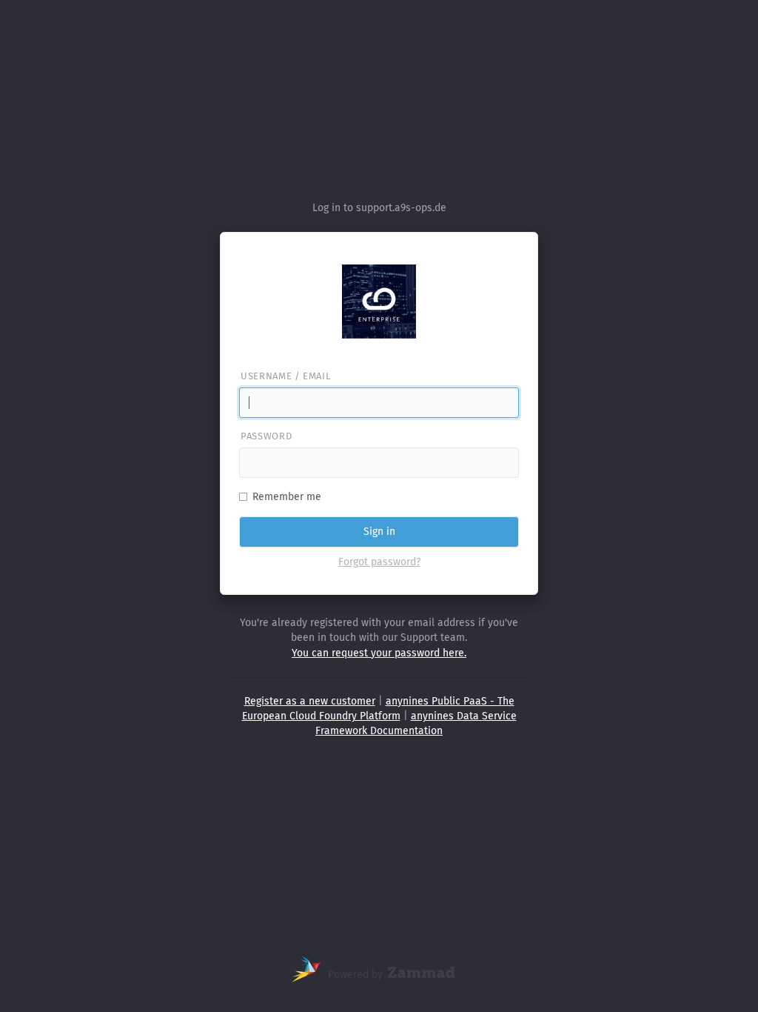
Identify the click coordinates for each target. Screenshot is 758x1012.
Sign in (379, 531)
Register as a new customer (309, 701)
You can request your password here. (379, 653)
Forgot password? (379, 562)
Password (266, 436)
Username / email (285, 376)
